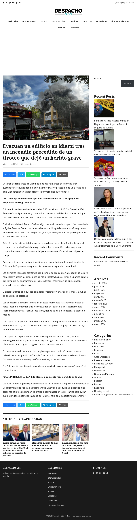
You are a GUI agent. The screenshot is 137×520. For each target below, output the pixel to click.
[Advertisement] (68, 51)
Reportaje (99, 387)
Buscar (97, 78)
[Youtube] (13, 2)
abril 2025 (99, 317)
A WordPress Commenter (107, 261)
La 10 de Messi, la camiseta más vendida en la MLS (54, 376)
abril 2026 (99, 296)
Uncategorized (101, 391)
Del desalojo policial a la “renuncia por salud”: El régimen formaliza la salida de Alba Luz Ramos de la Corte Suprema (114, 242)
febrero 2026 (100, 303)
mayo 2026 (99, 293)
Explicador (74, 27)
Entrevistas (101, 21)
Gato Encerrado (102, 356)
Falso (96, 353)
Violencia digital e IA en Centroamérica (113, 394)
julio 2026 (99, 286)
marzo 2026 (100, 300)
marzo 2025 (100, 320)
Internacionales (29, 21)
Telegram (50, 174)
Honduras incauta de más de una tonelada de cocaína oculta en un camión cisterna (45, 447)
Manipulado (100, 367)
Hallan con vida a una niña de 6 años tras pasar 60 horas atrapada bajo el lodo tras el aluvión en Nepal (75, 448)
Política (44, 21)
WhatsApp (34, 174)
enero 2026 (100, 307)
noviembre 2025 (102, 310)
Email (64, 174)
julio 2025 (99, 314)
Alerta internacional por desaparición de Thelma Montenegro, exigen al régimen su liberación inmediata (113, 212)
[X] (6, 2)
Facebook (10, 174)
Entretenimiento (59, 21)
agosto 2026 (100, 283)
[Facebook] (3, 2)
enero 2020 (100, 324)
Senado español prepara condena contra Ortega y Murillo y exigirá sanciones (111, 181)
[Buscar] (20, 2)
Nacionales (13, 21)
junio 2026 (99, 289)
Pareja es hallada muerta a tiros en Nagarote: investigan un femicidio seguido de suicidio (111, 124)
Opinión (61, 27)
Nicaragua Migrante (120, 21)
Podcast (75, 21)
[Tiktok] (17, 2)
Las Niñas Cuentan (103, 363)
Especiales (87, 21)
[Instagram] (10, 2)
